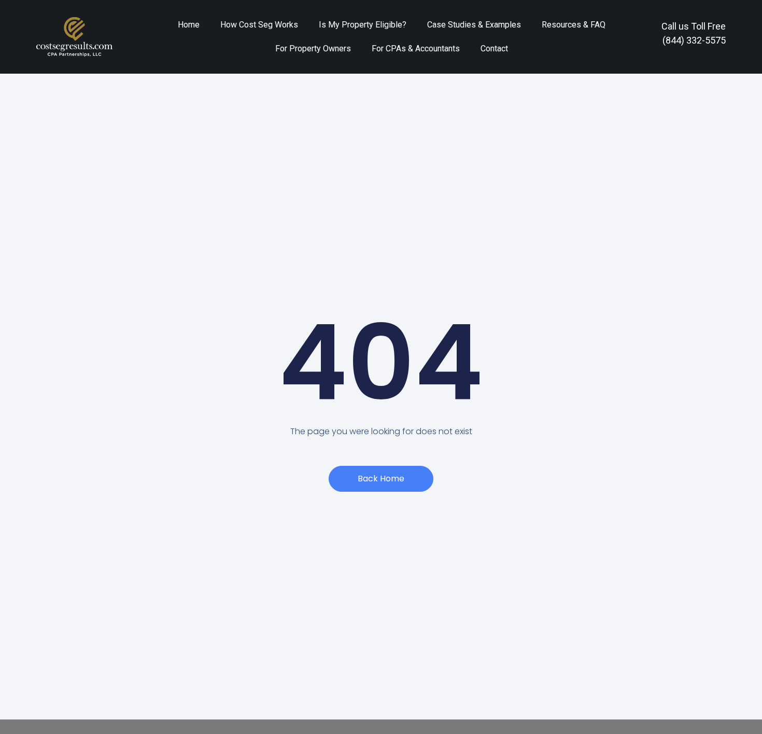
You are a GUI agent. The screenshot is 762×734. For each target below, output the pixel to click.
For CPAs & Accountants (416, 48)
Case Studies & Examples (474, 25)
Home (189, 25)
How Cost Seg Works (259, 25)
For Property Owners (313, 48)
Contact (494, 48)
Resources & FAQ (573, 25)
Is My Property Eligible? (362, 25)
